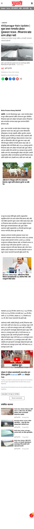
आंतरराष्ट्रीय (26, 8)
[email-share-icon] (17, 80)
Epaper (3, 8)
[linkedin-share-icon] (13, 80)
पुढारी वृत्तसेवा (8, 68)
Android (14, 374)
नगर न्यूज (11, 394)
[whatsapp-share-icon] (2, 80)
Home (8, 8)
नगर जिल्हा (17, 394)
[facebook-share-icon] (10, 80)
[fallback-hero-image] (7, 411)
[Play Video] (17, 359)
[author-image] (2, 68)
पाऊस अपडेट (4, 394)
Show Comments (17, 398)
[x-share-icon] (6, 80)
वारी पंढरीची (14, 8)
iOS (23, 374)
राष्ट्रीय (20, 8)
